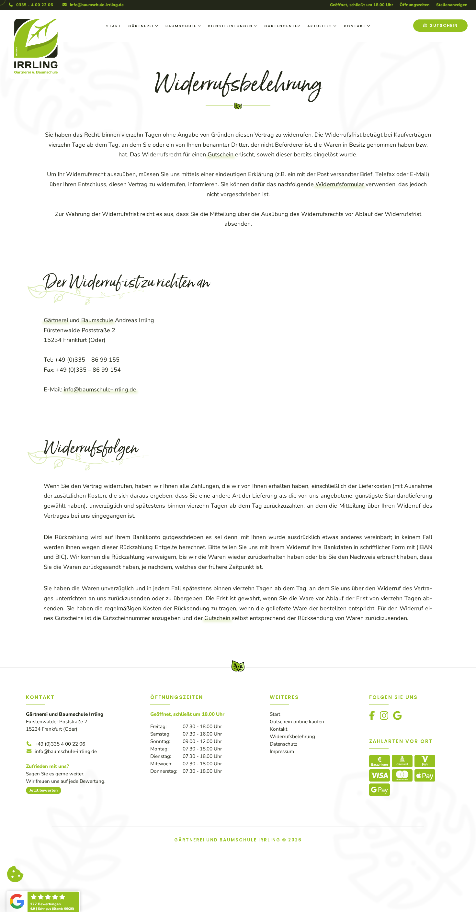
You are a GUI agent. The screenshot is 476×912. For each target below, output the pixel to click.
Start (113, 25)
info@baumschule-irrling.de (95, 4)
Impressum (282, 751)
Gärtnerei (141, 25)
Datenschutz (283, 744)
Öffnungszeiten (415, 4)
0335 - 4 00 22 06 (33, 4)
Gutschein (220, 154)
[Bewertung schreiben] (60, 902)
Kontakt (355, 25)
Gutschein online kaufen (297, 721)
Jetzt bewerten (43, 790)
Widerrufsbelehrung (292, 736)
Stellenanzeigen (452, 4)
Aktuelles (319, 25)
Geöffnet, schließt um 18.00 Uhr (361, 4)
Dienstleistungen (230, 25)
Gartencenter (282, 25)
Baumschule (181, 25)
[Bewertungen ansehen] (26, 902)
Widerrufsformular (339, 184)
